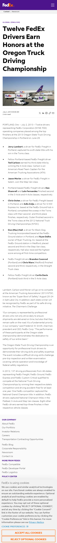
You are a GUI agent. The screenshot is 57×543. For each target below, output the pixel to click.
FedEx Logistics (9, 472)
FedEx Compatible (11, 464)
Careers (6, 435)
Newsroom (15, 12)
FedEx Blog (7, 444)
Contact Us (7, 456)
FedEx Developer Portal (13, 468)
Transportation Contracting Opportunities (22, 439)
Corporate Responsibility (14, 448)
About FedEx (8, 423)
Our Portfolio (8, 427)
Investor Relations (11, 431)
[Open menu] (53, 5)
